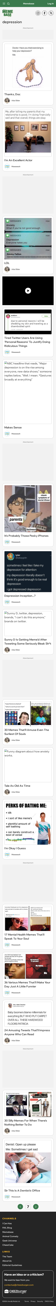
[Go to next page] (36, 1206)
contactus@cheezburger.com (19, 1285)
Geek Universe (9, 1240)
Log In (50, 3)
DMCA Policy (49, 1301)
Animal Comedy (10, 1236)
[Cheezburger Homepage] (28, 1292)
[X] (51, 13)
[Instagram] (37, 13)
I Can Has (7, 1223)
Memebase (28, 3)
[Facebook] (44, 13)
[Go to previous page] (20, 1206)
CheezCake (7, 1245)
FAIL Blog (7, 1227)
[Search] (8, 3)
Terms (26, 1301)
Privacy (33, 1301)
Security (40, 1301)
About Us (6, 1261)
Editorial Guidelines (12, 1265)
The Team (7, 1256)
